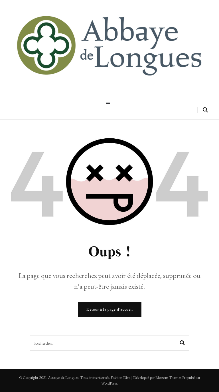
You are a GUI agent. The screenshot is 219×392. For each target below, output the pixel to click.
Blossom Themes (168, 377)
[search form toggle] (205, 110)
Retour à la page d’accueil (109, 309)
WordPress (109, 383)
